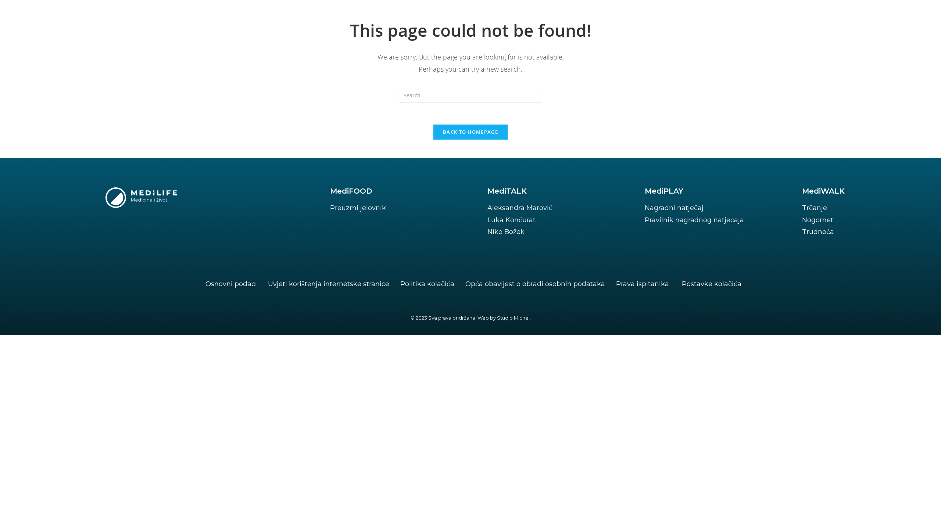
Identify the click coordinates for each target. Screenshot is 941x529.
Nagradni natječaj (674, 208)
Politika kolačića (427, 284)
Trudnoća (818, 232)
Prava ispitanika (642, 284)
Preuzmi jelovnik (358, 208)
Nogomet (817, 220)
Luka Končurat (511, 220)
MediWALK (823, 191)
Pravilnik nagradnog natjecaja (694, 220)
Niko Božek (506, 232)
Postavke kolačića (711, 284)
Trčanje (814, 208)
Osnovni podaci (231, 284)
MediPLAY (664, 191)
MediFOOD (351, 191)
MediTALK (507, 191)
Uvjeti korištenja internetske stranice (328, 284)
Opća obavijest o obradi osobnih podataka (535, 284)
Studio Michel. (514, 318)
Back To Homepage (470, 132)
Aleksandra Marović (519, 208)
